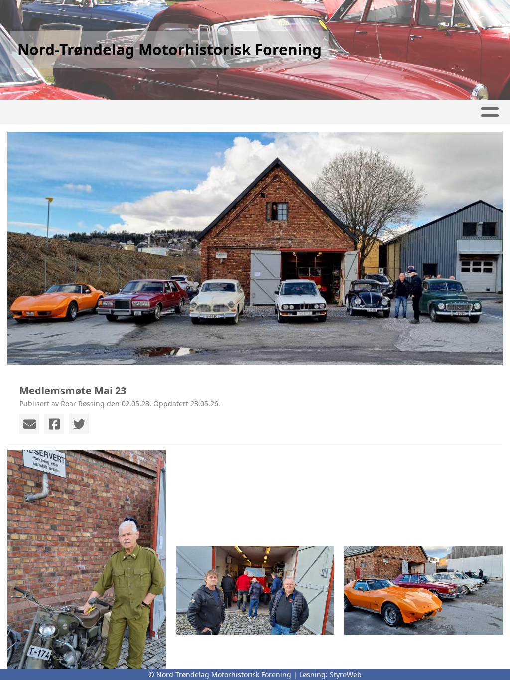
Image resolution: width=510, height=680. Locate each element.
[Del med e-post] (29, 424)
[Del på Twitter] (79, 424)
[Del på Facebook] (54, 424)
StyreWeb (346, 674)
